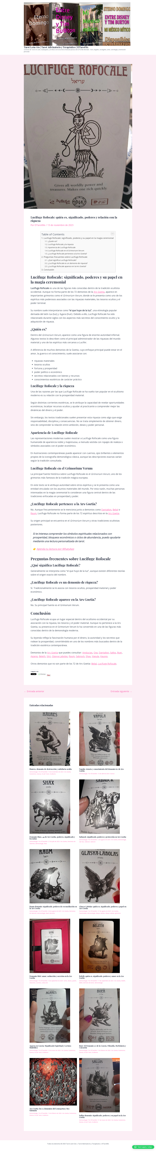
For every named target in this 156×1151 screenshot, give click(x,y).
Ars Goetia (99, 291)
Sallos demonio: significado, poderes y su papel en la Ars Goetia (102, 1116)
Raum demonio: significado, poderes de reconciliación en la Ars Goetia (53, 907)
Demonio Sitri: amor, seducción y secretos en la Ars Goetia (51, 977)
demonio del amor (88, 983)
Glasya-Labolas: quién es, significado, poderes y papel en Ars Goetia (102, 907)
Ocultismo (53, 774)
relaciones (32, 983)
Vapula (95, 656)
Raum (34, 513)
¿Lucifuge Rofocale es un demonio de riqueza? (67, 263)
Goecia (39, 774)
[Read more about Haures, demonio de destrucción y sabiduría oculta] (50, 738)
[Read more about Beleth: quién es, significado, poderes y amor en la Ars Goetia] (99, 945)
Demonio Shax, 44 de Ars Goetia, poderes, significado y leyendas (52, 838)
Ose (96, 652)
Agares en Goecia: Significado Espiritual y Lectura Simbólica (50, 1047)
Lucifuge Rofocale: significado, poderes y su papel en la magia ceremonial (79, 238)
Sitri (49, 656)
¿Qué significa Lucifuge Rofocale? (62, 260)
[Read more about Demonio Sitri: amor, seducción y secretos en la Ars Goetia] (50, 945)
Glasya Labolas (100, 913)
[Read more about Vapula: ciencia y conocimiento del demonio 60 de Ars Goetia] (99, 738)
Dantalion (106, 509)
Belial (115, 509)
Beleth (42, 656)
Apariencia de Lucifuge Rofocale (61, 247)
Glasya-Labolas (60, 656)
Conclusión (49, 269)
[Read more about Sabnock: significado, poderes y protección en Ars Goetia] (99, 806)
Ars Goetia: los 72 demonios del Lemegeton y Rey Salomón (50, 1109)
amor (65, 981)
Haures (104, 656)
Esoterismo (33, 774)
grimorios (118, 913)
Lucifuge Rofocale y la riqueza (60, 244)
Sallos (113, 652)
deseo (70, 981)
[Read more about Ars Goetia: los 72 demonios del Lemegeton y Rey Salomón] (53, 1081)
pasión (74, 981)
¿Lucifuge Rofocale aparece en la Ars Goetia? (67, 266)
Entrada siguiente (121, 691)
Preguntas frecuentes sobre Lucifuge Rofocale (65, 257)
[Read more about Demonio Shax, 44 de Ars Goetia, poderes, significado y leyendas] (50, 806)
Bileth (81, 983)
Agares (34, 656)
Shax (88, 656)
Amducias (87, 652)
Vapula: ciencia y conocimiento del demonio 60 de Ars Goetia (101, 770)
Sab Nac (81, 842)
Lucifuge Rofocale (107, 663)
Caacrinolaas (83, 913)
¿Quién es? (52, 241)
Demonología (34, 772)
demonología (39, 843)
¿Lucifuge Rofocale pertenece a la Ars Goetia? (67, 253)
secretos (38, 983)
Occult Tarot (45, 774)
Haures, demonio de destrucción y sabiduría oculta (51, 769)
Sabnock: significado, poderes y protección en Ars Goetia (102, 837)
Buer (119, 652)
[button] (143, 1147)
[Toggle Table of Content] (112, 233)
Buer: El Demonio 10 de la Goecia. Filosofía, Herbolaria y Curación (102, 1047)
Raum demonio (50, 913)
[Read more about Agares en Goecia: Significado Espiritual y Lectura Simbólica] (50, 1015)
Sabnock (80, 656)
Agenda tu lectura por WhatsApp (55, 549)
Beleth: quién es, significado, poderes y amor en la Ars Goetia (101, 977)
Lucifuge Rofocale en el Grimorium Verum (66, 250)
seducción (45, 983)
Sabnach (87, 842)
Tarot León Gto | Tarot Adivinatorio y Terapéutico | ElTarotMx (56, 47)
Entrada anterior (34, 691)
